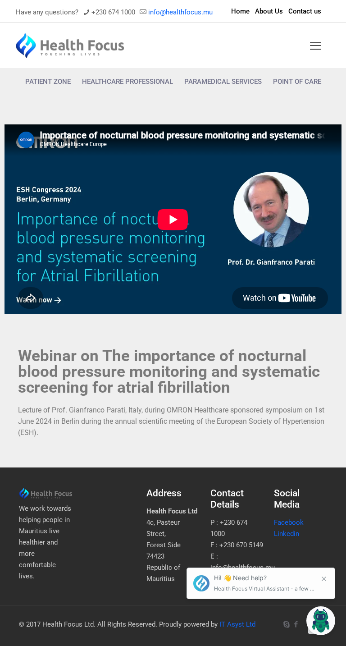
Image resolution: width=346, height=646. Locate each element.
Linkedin (286, 534)
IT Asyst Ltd (237, 624)
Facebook (289, 522)
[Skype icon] (286, 624)
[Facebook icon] (295, 624)
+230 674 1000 (113, 12)
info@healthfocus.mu (180, 12)
